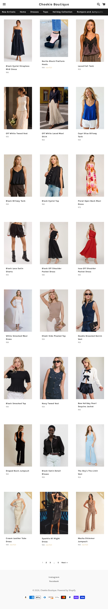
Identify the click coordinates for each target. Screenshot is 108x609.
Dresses (34, 12)
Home (23, 12)
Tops (45, 12)
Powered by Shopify (66, 590)
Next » (65, 563)
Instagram (54, 577)
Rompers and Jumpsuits (90, 12)
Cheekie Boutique (54, 4)
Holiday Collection (62, 12)
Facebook (54, 581)
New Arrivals (8, 12)
